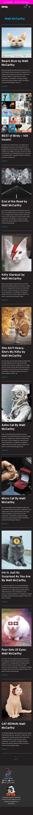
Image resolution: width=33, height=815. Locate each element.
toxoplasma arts (14, 801)
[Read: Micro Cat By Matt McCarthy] (16, 476)
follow (5, 780)
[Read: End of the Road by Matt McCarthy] (16, 183)
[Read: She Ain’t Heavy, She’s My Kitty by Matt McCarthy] (16, 325)
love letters (12, 782)
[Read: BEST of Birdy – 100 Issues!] (16, 112)
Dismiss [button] (27, 2)
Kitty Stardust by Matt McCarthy (13, 277)
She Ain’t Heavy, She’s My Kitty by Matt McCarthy (13, 352)
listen (4, 782)
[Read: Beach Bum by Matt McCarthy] (16, 42)
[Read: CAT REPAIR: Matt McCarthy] (16, 701)
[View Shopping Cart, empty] (25, 7)
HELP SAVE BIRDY (8, 2)
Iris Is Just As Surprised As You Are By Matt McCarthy (16, 576)
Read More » (5, 86)
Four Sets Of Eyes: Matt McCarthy (14, 652)
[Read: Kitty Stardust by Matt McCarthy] (16, 252)
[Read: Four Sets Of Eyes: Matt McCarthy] (16, 627)
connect (12, 780)
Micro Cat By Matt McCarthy (14, 500)
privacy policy (11, 803)
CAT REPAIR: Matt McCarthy (13, 726)
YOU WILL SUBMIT (8, 778)
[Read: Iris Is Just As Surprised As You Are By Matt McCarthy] (16, 550)
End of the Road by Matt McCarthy (14, 203)
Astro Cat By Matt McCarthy (13, 427)
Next (16, 759)
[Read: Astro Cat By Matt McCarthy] (16, 403)
